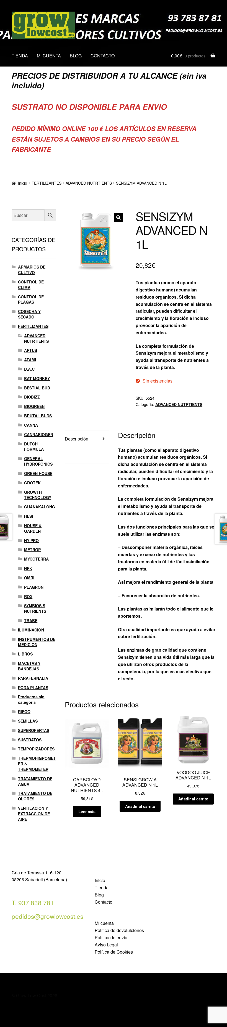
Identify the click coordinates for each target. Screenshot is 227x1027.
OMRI (29, 577)
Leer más (87, 811)
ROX (28, 596)
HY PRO (31, 540)
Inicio (22, 183)
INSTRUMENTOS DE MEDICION (36, 641)
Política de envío (111, 937)
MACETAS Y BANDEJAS (29, 666)
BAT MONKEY (37, 378)
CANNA (31, 425)
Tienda (102, 887)
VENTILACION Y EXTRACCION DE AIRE (34, 813)
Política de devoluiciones (119, 930)
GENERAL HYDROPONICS (38, 461)
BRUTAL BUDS (38, 415)
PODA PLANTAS (33, 687)
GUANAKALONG (39, 506)
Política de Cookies (114, 952)
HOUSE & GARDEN (33, 528)
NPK (28, 568)
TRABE (30, 620)
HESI (28, 516)
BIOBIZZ (32, 397)
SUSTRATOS (30, 739)
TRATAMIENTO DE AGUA (35, 781)
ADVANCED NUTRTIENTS (89, 183)
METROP (32, 549)
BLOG (76, 55)
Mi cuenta (104, 923)
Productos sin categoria (31, 699)
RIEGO (24, 711)
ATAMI (30, 359)
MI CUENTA (49, 55)
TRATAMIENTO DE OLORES (35, 796)
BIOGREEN (34, 406)
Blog (99, 894)
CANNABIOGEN (38, 434)
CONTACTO (103, 55)
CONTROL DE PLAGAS (31, 299)
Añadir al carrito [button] (140, 806)
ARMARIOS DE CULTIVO (31, 269)
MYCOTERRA (36, 559)
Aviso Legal (106, 944)
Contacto (103, 902)
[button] (118, 217)
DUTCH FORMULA (34, 446)
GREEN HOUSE (38, 473)
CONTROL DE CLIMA (31, 284)
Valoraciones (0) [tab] (81, 455)
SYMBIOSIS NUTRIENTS (35, 608)
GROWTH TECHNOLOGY (37, 494)
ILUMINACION (31, 630)
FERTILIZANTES (46, 183)
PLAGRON (33, 587)
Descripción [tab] (76, 439)
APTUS (30, 350)
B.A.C (29, 369)
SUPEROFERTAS (33, 730)
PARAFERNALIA (33, 678)
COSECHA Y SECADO (29, 314)
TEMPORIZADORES (36, 749)
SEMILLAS (28, 721)
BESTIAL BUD (37, 388)
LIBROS (25, 654)
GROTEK (32, 482)
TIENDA (20, 55)
